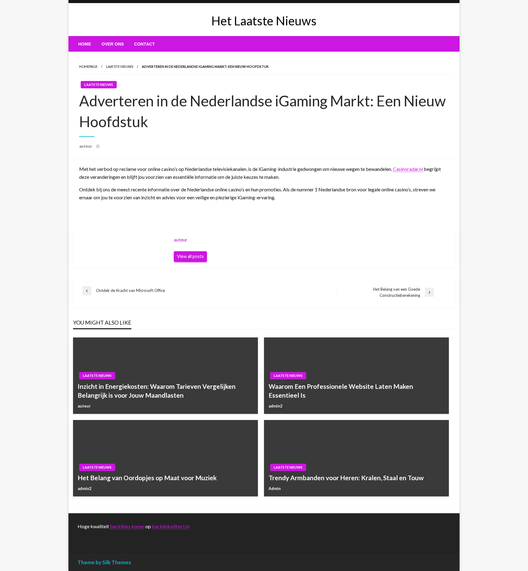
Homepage (88, 66)
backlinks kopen (127, 526)
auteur (86, 146)
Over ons (112, 44)
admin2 (276, 405)
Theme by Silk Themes (104, 562)
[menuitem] (84, 44)
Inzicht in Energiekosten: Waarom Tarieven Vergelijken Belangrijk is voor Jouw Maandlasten (157, 390)
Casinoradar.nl (408, 169)
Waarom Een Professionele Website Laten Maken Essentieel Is (341, 390)
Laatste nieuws (119, 66)
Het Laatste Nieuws (264, 20)
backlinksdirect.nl (170, 526)
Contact (144, 44)
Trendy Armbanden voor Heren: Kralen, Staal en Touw (346, 477)
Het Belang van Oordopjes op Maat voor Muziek (147, 477)
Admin (275, 488)
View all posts (190, 256)
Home (84, 44)
